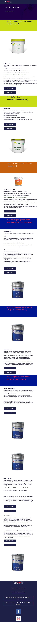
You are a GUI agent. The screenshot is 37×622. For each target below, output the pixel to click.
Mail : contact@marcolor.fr (18, 592)
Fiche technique (9, 88)
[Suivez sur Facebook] (18, 611)
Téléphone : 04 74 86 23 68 (18, 588)
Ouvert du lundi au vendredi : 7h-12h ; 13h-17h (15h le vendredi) (18, 603)
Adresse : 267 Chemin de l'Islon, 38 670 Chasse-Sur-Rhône (18, 598)
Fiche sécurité (10, 92)
